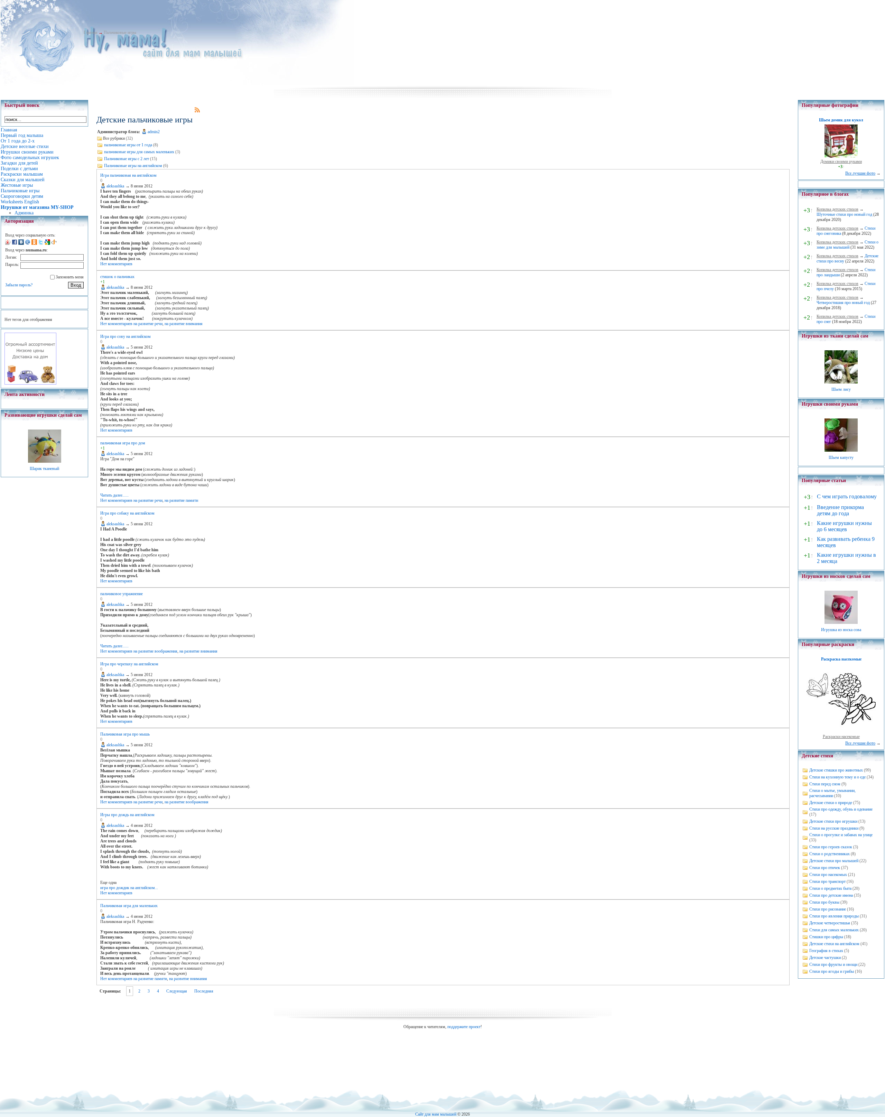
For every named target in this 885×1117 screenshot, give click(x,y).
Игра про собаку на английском (127, 513)
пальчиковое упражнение (121, 593)
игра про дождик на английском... (129, 887)
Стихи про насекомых (828, 874)
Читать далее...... (114, 495)
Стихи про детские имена (831, 895)
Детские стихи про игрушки (833, 821)
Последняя (203, 991)
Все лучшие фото (860, 173)
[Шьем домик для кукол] (841, 156)
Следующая (176, 991)
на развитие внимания (184, 323)
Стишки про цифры (826, 936)
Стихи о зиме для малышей (847, 245)
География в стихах (826, 950)
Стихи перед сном (824, 784)
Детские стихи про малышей (833, 860)
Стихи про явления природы (834, 916)
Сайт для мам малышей (435, 1114)
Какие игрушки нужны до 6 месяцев (844, 526)
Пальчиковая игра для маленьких (129, 905)
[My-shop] (30, 383)
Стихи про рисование (827, 909)
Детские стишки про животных (836, 770)
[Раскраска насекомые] (841, 731)
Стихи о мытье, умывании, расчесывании (832, 793)
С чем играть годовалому (847, 496)
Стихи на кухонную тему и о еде (837, 777)
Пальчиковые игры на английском (133, 165)
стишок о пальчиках (117, 276)
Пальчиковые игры (120, 32)
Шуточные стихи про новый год (844, 214)
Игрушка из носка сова (841, 629)
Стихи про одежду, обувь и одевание (841, 809)
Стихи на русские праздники (833, 828)
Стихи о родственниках (829, 853)
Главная (90, 32)
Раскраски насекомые (841, 736)
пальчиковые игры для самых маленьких (139, 151)
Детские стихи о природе (830, 802)
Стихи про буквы (824, 902)
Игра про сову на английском (125, 336)
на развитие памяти (181, 500)
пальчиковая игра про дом (122, 443)
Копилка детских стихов (837, 209)
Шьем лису (841, 389)
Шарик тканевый (44, 468)
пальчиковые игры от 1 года (128, 144)
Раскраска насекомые (841, 659)
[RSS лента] (197, 111)
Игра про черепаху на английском (129, 664)
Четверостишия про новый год (843, 302)
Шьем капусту (841, 457)
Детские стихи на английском (834, 943)
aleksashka (115, 186)
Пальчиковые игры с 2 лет (126, 158)
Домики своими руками (841, 161)
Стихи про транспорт (827, 881)
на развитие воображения (155, 651)
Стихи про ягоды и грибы (831, 971)
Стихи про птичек (824, 867)
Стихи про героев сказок (830, 846)
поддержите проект (464, 1026)
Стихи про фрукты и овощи (833, 964)
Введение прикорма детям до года (840, 510)
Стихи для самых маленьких (834, 929)
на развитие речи (147, 323)
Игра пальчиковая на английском (128, 175)
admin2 (154, 131)
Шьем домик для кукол (841, 120)
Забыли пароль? (18, 285)
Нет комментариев (116, 263)
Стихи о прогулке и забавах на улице (841, 834)
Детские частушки (825, 957)
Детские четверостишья (829, 923)
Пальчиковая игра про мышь (125, 734)
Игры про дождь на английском (127, 814)
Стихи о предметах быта (830, 888)
